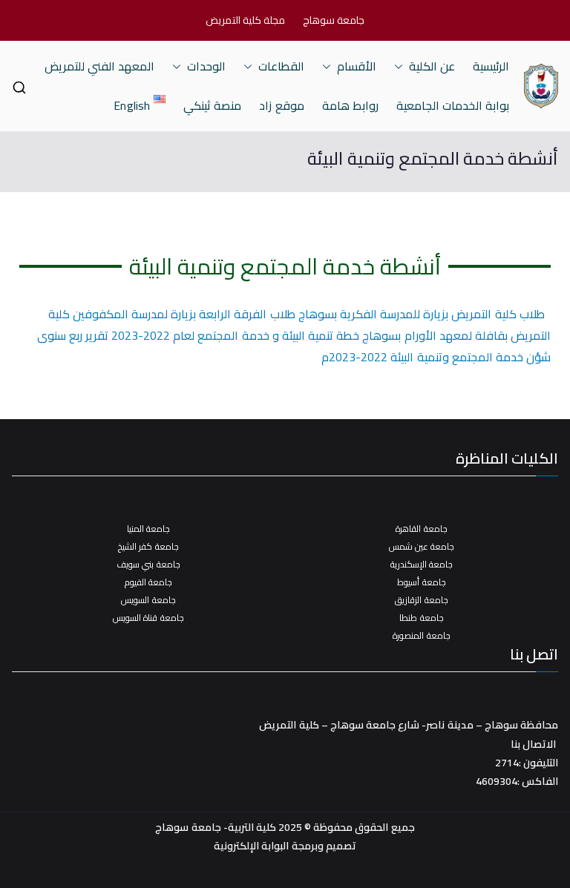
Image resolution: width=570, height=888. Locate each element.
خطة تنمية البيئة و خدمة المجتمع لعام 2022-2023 (235, 335)
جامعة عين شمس (421, 546)
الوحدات (206, 66)
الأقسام (356, 66)
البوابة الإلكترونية (251, 845)
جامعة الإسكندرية (421, 564)
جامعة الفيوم (148, 582)
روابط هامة (350, 105)
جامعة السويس (148, 599)
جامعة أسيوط (421, 582)
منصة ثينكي (212, 105)
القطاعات (281, 66)
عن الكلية (432, 66)
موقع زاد (281, 105)
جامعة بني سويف (148, 564)
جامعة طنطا (421, 617)
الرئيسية (491, 66)
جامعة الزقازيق (421, 599)
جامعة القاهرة (421, 528)
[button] (401, 66)
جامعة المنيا (148, 528)
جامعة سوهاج (333, 20)
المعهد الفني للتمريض (99, 66)
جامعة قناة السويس (148, 617)
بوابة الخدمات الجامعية (452, 105)
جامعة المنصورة (421, 635)
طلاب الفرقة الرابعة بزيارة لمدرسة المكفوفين (184, 314)
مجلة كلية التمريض (245, 20)
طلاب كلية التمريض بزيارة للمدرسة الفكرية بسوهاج (421, 314)
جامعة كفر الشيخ (148, 546)
